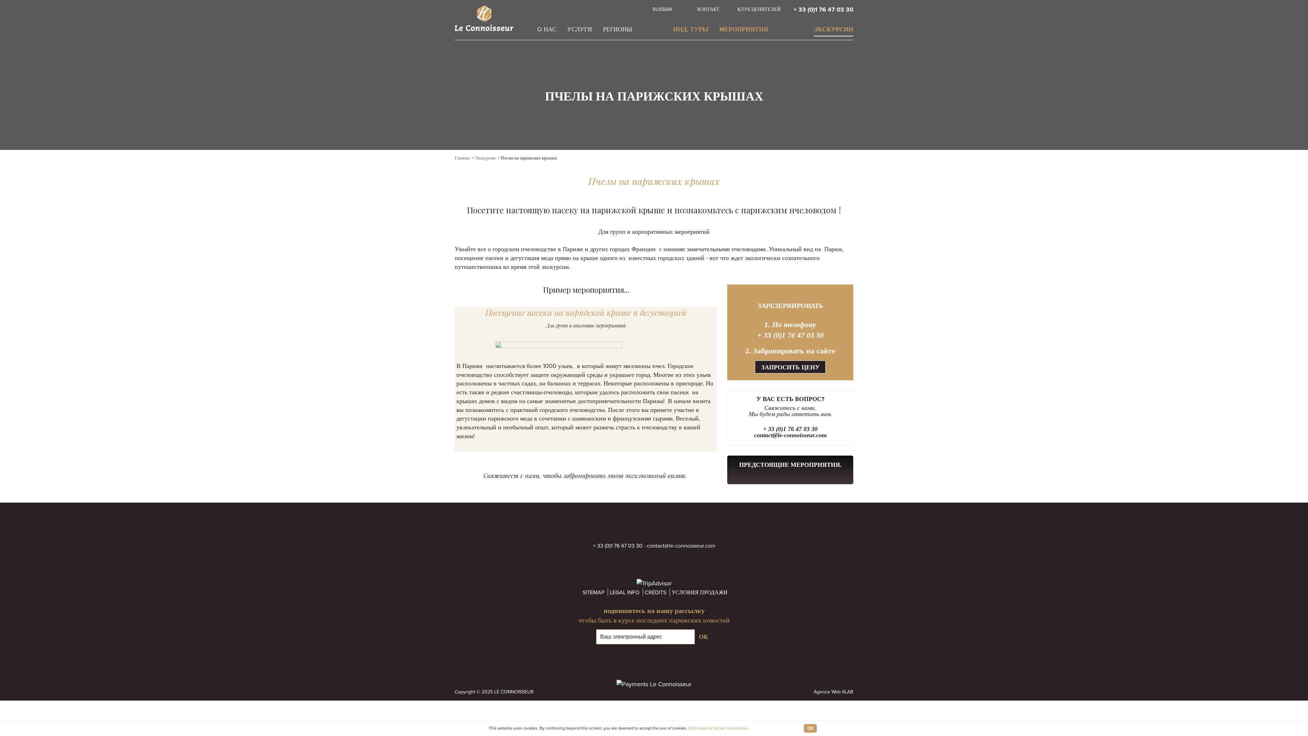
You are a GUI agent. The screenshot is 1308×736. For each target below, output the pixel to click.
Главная (462, 157)
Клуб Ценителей (759, 9)
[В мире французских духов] (819, 158)
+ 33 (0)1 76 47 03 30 (823, 9)
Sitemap (593, 592)
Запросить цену (790, 367)
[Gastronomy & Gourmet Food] (849, 158)
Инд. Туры (690, 29)
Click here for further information (718, 728)
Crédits (655, 592)
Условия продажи (700, 592)
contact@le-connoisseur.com (790, 435)
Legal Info (624, 592)
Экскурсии (833, 29)
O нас (546, 29)
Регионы (617, 29)
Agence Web (827, 691)
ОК (810, 728)
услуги (579, 29)
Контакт (708, 9)
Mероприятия (743, 29)
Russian (662, 9)
